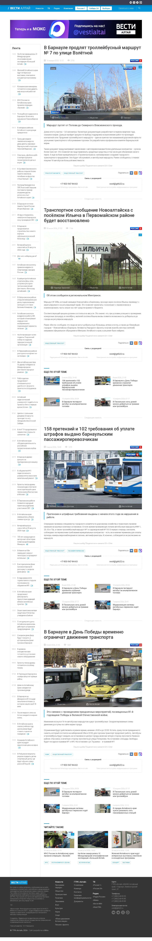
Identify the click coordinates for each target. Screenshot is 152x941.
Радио (57, 8)
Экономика (59, 901)
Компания (68, 8)
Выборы (106, 8)
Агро (57, 905)
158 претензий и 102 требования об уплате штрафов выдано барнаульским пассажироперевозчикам (73, 385)
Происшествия (61, 894)
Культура (59, 908)
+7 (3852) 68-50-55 (119, 896)
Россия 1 (81, 8)
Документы (78, 901)
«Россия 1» (97, 885)
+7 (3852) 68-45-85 (119, 899)
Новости (39, 8)
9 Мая (47, 754)
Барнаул (127, 118)
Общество (93, 118)
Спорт (57, 915)
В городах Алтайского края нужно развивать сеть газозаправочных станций (125, 810)
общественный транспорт (73, 173)
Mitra (46, 930)
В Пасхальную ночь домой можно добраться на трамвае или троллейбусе (126, 404)
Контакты (78, 892)
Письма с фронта (62, 925)
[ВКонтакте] (131, 2)
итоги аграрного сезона (60, 862)
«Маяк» (96, 900)
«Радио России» (99, 897)
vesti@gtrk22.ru (117, 908)
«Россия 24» (97, 888)
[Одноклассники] (134, 2)
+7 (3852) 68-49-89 (119, 901)
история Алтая (84, 862)
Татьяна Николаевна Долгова (62, 506)
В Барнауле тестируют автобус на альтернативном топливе (74, 404)
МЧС (46, 862)
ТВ (49, 8)
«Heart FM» (97, 907)
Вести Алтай (127, 288)
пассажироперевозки (76, 551)
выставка (126, 862)
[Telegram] (137, 2)
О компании (78, 885)
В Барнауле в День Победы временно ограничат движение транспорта (125, 382)
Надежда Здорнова (62, 288)
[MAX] (141, 2)
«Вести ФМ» (97, 904)
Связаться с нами (126, 8)
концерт (116, 862)
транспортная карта (52, 173)
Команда (77, 888)
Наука (57, 912)
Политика (59, 898)
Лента (16, 48)
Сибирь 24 (93, 8)
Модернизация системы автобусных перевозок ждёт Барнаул (126, 607)
